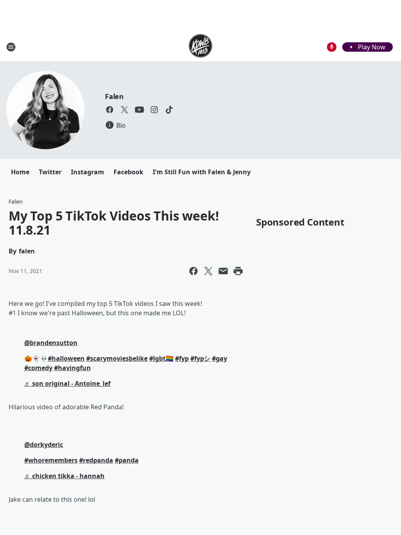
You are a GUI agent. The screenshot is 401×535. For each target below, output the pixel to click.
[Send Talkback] (331, 47)
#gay (219, 358)
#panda (127, 460)
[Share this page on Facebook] (193, 271)
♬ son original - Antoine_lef (67, 383)
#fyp (182, 358)
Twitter (50, 172)
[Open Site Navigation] (11, 47)
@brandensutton (51, 342)
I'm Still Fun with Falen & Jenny (202, 172)
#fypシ (200, 358)
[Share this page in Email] (223, 271)
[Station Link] (200, 47)
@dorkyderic (43, 444)
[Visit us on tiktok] (169, 109)
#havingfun (72, 367)
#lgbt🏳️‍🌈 (161, 358)
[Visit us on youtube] (139, 109)
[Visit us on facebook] (109, 109)
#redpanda (96, 460)
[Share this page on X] (208, 271)
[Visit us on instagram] (154, 109)
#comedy (38, 367)
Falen (114, 96)
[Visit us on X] (124, 109)
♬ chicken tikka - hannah (64, 476)
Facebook (128, 172)
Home (20, 172)
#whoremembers (51, 460)
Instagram (87, 172)
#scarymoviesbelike (117, 358)
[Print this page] (238, 271)
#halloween (66, 358)
